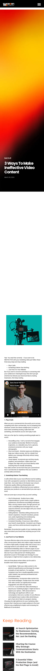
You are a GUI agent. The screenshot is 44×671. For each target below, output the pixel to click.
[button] (39, 4)
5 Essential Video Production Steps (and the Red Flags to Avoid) (27, 662)
